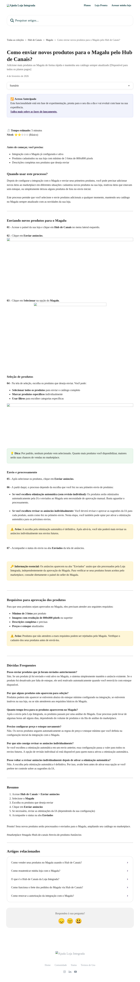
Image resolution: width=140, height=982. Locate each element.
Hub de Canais (35, 40)
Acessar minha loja (121, 5)
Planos (87, 5)
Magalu (49, 40)
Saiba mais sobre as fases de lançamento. (33, 111)
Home (48, 965)
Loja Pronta (101, 5)
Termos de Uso (88, 965)
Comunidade (61, 965)
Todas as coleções (15, 40)
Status (74, 965)
